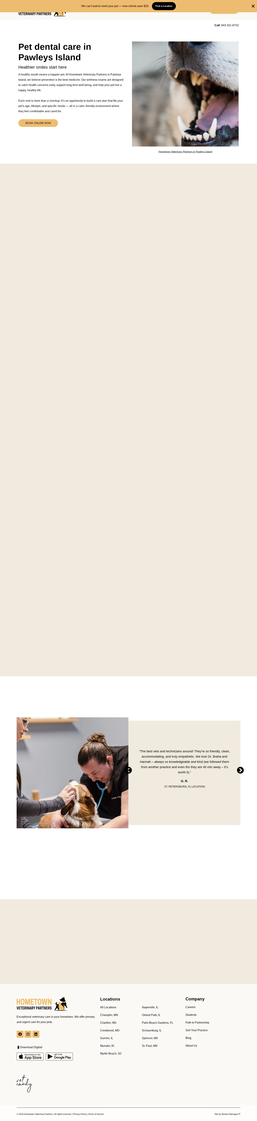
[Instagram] (27, 1034)
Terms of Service (96, 1114)
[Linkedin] (35, 1034)
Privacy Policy (80, 1114)
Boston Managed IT (231, 1114)
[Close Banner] (253, 6)
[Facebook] (20, 1034)
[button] (128, 770)
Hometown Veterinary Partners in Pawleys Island (185, 151)
